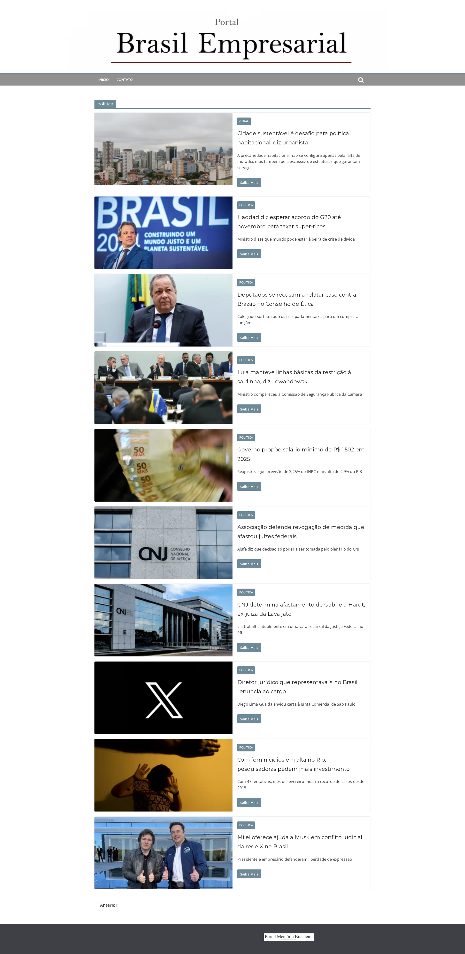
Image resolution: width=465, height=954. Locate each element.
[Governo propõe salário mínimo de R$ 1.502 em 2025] (163, 465)
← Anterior (105, 905)
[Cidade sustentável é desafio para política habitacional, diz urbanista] (163, 149)
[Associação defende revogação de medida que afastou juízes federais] (163, 542)
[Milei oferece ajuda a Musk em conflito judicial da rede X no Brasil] (163, 853)
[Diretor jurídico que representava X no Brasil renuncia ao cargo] (163, 698)
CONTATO (124, 79)
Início (103, 79)
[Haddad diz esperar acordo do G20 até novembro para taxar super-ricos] (163, 233)
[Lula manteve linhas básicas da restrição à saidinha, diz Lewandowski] (163, 387)
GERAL (244, 121)
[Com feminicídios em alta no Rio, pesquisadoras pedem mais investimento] (163, 775)
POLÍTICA (246, 205)
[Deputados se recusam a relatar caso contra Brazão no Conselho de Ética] (163, 310)
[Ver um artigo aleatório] (369, 80)
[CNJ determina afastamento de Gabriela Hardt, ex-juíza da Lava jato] (163, 620)
